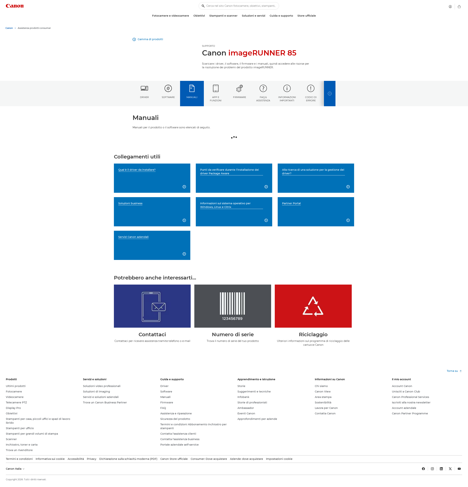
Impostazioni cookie (279, 459)
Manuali (191, 97)
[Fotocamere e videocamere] (190, 16)
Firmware (239, 97)
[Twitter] (450, 468)
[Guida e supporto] (294, 16)
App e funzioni (216, 99)
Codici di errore (311, 99)
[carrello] (459, 6)
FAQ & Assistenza (263, 99)
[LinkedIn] (441, 468)
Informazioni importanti (287, 99)
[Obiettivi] (206, 16)
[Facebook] (423, 468)
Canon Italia (14, 468)
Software (168, 97)
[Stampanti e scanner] (238, 16)
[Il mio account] (450, 6)
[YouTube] (459, 468)
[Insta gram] (432, 468)
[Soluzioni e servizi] (266, 16)
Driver (144, 97)
